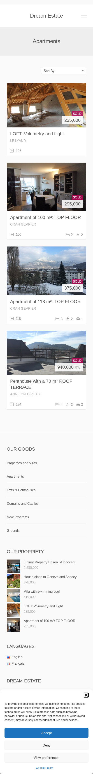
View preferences (46, 758)
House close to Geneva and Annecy (50, 577)
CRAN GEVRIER (23, 224)
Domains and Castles (23, 503)
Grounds (13, 530)
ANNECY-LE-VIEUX (25, 394)
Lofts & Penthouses (21, 490)
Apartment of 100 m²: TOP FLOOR (45, 217)
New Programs (18, 517)
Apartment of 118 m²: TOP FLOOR (45, 301)
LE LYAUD (18, 141)
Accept (46, 733)
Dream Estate (46, 16)
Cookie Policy (44, 767)
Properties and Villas (22, 463)
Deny (47, 745)
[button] (86, 695)
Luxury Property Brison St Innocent (49, 562)
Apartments (15, 476)
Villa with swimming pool (42, 591)
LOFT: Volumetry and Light (37, 133)
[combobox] (63, 70)
